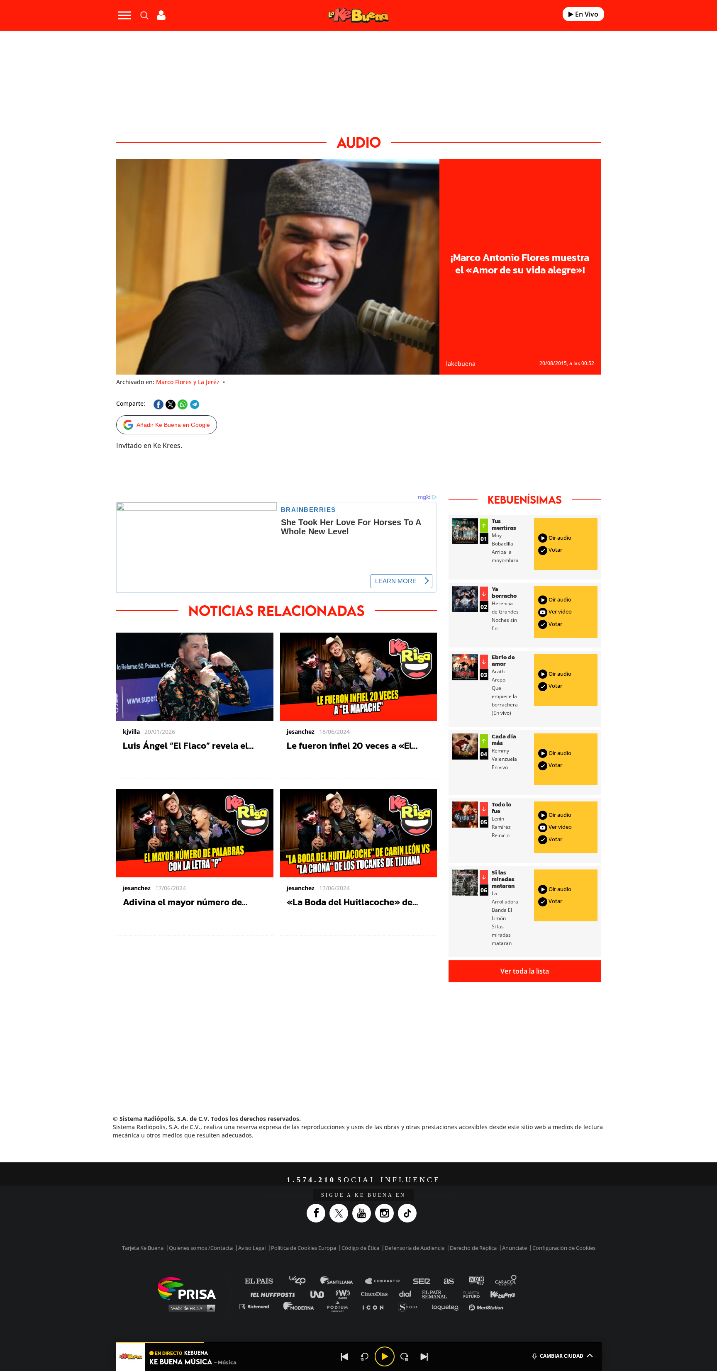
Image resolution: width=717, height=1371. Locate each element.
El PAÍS (263, 1281)
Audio (359, 142)
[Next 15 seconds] (405, 1356)
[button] (359, 1342)
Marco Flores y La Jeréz (187, 382)
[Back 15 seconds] (365, 1356)
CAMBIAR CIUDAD (562, 1355)
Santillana (342, 1281)
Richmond (258, 1306)
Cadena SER (422, 1281)
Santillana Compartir (386, 1281)
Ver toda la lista (524, 971)
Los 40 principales (303, 1281)
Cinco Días (376, 1293)
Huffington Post (274, 1293)
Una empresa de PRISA (190, 1288)
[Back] (345, 1356)
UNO (321, 1293)
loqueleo (447, 1306)
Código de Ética (360, 1248)
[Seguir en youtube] (363, 1213)
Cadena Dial (408, 1293)
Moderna (299, 1306)
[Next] (424, 1356)
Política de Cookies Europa (303, 1248)
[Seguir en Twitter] (340, 1213)
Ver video (559, 612)
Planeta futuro (468, 1293)
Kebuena (499, 1293)
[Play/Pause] (385, 1356)
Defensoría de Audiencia (414, 1248)
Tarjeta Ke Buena (142, 1248)
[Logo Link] (358, 15)
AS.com (448, 1281)
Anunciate (514, 1248)
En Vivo (585, 14)
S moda (410, 1306)
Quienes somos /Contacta (201, 1248)
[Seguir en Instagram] (386, 1213)
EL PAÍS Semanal (438, 1293)
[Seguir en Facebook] (318, 1213)
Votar (554, 549)
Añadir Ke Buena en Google (173, 424)
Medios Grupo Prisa (189, 1308)
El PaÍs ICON (376, 1306)
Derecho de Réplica (473, 1248)
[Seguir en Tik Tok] (409, 1213)
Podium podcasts (340, 1306)
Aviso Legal (252, 1248)
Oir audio (559, 537)
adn (475, 1281)
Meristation (487, 1306)
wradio (344, 1293)
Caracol (506, 1281)
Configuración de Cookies (563, 1248)
